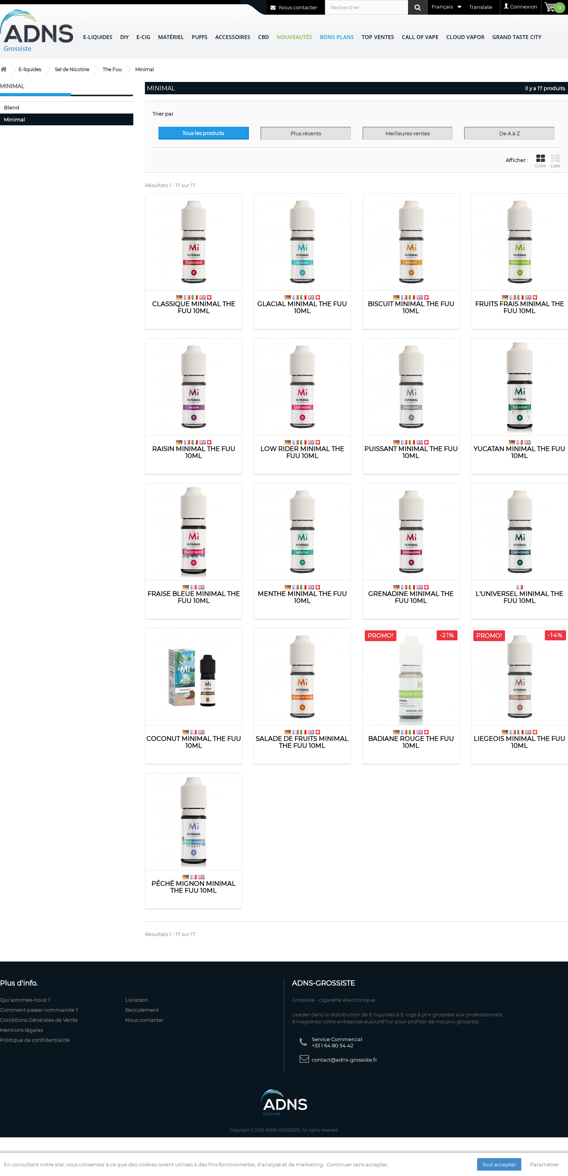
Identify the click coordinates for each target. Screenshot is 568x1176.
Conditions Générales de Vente (39, 1020)
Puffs (199, 37)
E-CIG (143, 37)
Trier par (163, 114)
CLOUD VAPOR (465, 37)
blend (11, 107)
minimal (14, 119)
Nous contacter (297, 7)
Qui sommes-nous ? (25, 1000)
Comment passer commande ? (39, 1010)
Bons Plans (337, 37)
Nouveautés (294, 37)
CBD (263, 37)
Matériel (171, 37)
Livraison (136, 1000)
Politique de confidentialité (35, 1040)
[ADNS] (36, 30)
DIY (124, 37)
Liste (555, 165)
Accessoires (232, 37)
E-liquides (97, 37)
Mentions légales (21, 1030)
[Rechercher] (417, 7)
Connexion (523, 6)
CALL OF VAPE (420, 37)
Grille (540, 165)
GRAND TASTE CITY (516, 37)
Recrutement (142, 1010)
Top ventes (378, 37)
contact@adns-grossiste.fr (344, 1060)
